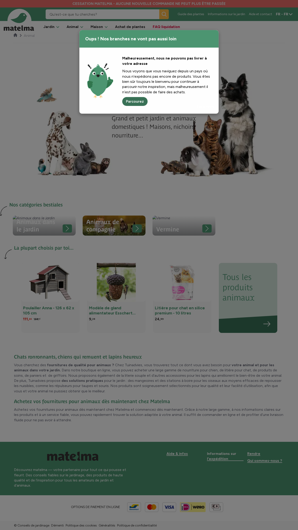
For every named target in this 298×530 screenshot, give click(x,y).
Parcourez (135, 101)
